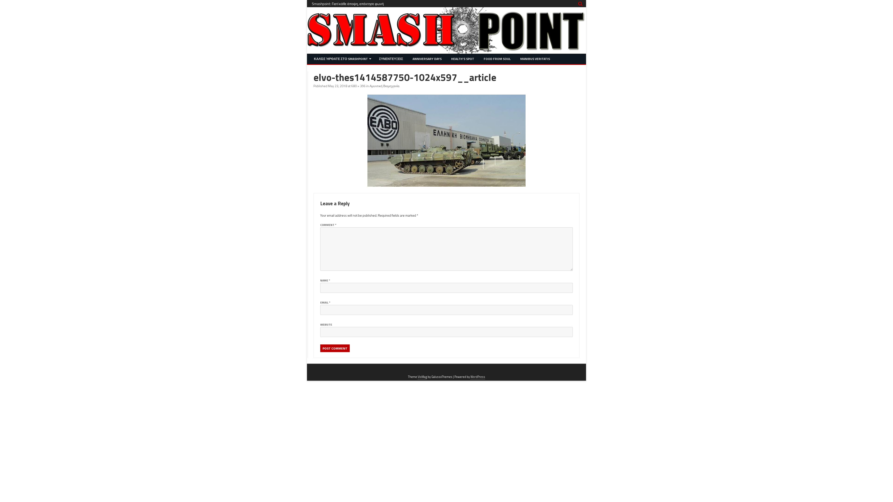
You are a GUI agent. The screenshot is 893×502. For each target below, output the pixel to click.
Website (326, 324)
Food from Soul (497, 58)
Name (325, 280)
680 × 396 (358, 85)
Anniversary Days (427, 58)
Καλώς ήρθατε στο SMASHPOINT (341, 58)
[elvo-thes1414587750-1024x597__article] (446, 141)
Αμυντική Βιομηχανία (384, 85)
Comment (328, 225)
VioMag (422, 377)
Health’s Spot (462, 58)
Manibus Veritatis (535, 58)
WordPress (477, 377)
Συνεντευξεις (391, 58)
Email (325, 302)
